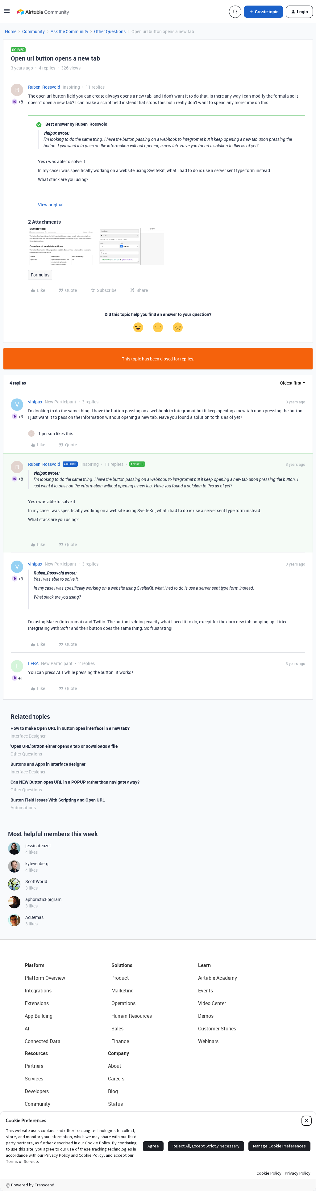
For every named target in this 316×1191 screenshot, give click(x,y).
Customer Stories (217, 1028)
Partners (34, 1066)
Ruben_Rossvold (44, 87)
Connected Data (42, 1041)
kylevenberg (36, 863)
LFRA (33, 663)
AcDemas (34, 917)
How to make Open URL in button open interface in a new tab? (70, 728)
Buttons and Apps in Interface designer (47, 764)
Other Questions (110, 31)
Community (33, 31)
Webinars (208, 1041)
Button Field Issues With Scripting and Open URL (57, 800)
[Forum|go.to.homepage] (42, 12)
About (114, 1066)
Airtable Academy (217, 977)
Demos (206, 1015)
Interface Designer (28, 736)
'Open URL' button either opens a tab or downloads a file (64, 746)
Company (118, 1053)
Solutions (121, 965)
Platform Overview (45, 977)
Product (120, 977)
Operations (123, 1003)
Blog (113, 1091)
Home (10, 31)
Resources (36, 1053)
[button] (6, 13)
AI (27, 1028)
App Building (38, 1015)
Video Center (212, 1003)
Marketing (122, 990)
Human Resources (131, 1015)
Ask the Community (69, 31)
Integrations (38, 990)
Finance (120, 1041)
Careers (116, 1078)
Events (205, 990)
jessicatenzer (38, 845)
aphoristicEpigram (43, 899)
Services (34, 1078)
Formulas (40, 275)
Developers (37, 1091)
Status (115, 1104)
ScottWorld (36, 881)
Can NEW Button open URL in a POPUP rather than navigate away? (74, 782)
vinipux (35, 402)
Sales (117, 1028)
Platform (34, 965)
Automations (23, 807)
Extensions (37, 1003)
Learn (204, 965)
